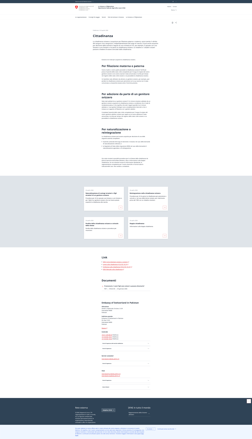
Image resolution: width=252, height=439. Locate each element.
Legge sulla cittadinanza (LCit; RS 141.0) (115, 264)
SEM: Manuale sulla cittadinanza (113, 269)
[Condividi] (176, 22)
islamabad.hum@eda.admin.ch (111, 374)
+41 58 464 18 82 (107, 339)
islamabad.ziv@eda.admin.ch (110, 359)
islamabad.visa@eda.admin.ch (111, 376)
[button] (94, 17)
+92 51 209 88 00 (107, 335)
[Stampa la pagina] (172, 22)
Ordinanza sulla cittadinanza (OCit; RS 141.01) (117, 267)
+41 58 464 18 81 (107, 337)
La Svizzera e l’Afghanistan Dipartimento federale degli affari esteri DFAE (111, 7)
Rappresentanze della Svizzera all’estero (138, 413)
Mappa (104, 328)
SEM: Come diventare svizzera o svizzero (115, 262)
